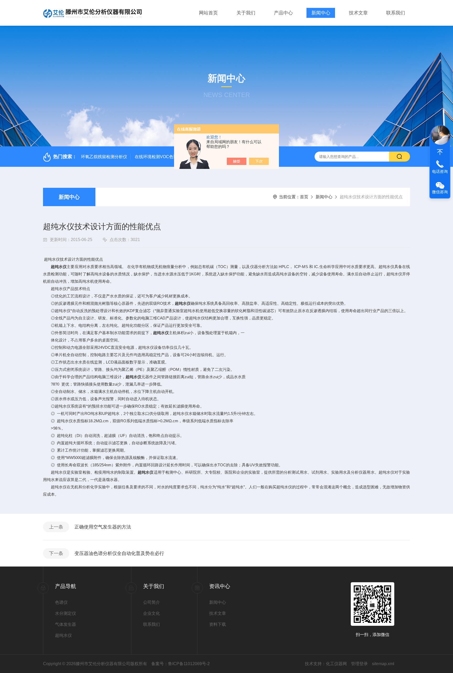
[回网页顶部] (440, 152)
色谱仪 (61, 602)
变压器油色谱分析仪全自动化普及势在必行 (119, 553)
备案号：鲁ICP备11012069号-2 (180, 663)
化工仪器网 (336, 663)
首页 (304, 197)
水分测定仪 (65, 613)
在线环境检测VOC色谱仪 (158, 156)
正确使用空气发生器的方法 (102, 527)
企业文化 (151, 613)
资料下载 (217, 624)
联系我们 (395, 12)
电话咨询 (440, 171)
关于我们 (245, 12)
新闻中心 (320, 12)
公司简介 (151, 602)
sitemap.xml (383, 663)
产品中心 (283, 12)
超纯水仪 (59, 266)
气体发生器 (65, 624)
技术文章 (358, 12)
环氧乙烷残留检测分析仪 (104, 156)
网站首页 (208, 12)
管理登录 (359, 663)
